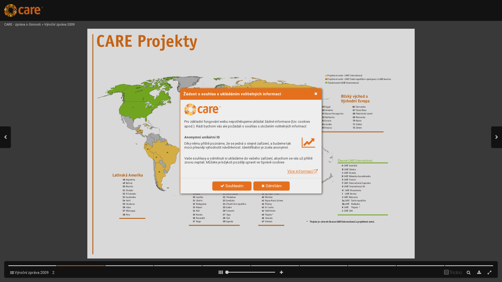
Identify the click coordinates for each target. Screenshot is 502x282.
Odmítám (273, 186)
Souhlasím (233, 186)
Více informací (300, 171)
